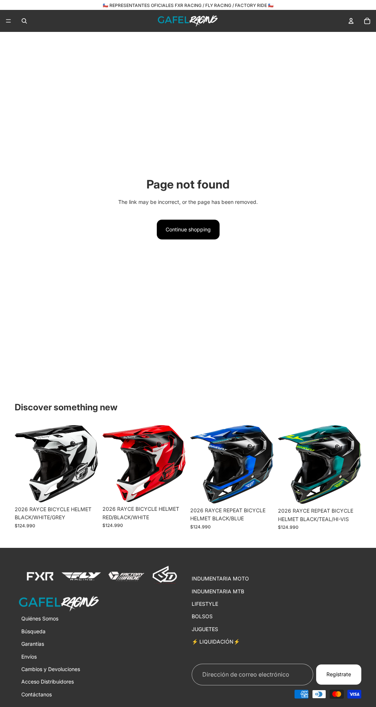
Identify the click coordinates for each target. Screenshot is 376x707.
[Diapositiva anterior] (23, 463)
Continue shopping (188, 229)
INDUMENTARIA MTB (218, 591)
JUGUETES (205, 629)
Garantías (32, 644)
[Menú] (8, 20)
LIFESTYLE (205, 604)
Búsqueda (33, 631)
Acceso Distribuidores (47, 681)
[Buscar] (24, 21)
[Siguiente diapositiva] (90, 463)
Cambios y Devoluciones (50, 669)
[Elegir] (86, 491)
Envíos (29, 656)
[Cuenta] (351, 21)
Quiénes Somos (39, 618)
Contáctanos (36, 694)
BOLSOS (202, 616)
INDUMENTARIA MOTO (220, 578)
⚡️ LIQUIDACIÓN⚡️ (216, 641)
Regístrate (338, 674)
